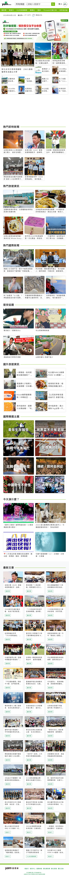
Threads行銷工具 (50, 10)
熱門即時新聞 (11, 126)
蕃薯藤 (6, 4)
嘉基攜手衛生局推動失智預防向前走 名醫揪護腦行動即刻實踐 (34, 684)
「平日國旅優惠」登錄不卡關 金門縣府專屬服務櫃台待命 (13, 684)
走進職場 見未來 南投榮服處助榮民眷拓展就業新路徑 (55, 756)
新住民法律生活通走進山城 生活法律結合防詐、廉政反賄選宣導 (34, 732)
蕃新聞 (4, 10)
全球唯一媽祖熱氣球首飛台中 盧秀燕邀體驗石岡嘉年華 (34, 659)
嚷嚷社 (32, 10)
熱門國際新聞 (11, 245)
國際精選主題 (11, 416)
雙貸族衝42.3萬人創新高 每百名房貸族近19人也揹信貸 (13, 708)
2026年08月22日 (9, 15)
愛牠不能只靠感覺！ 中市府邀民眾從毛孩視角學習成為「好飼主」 (13, 732)
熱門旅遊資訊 (11, 186)
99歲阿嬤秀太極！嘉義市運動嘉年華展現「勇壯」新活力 (13, 659)
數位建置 (54, 868)
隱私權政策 (46, 868)
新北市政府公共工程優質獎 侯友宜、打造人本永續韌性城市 (13, 804)
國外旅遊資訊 (11, 364)
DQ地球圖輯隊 (22, 10)
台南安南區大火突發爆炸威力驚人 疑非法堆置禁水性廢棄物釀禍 (34, 708)
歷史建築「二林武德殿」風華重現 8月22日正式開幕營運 (34, 587)
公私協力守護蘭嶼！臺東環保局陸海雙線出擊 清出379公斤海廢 (13, 780)
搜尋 (39, 10)
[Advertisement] (34, 110)
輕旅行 (11, 10)
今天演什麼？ (11, 499)
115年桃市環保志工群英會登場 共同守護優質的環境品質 (55, 611)
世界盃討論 (63, 10)
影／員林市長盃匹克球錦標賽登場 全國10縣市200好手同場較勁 (55, 780)
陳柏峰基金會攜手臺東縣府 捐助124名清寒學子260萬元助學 (13, 756)
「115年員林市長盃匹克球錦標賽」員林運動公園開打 (34, 611)
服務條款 (39, 868)
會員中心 (33, 868)
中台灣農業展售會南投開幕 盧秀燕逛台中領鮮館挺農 (55, 659)
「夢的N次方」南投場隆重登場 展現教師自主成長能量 (55, 732)
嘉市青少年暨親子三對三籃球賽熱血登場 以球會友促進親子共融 (34, 635)
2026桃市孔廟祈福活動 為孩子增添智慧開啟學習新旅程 (13, 611)
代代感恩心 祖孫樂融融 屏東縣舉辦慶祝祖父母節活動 (55, 684)
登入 (60, 4)
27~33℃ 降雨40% (33, 15)
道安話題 (8, 304)
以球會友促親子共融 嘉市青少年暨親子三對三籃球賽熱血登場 (55, 708)
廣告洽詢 (61, 868)
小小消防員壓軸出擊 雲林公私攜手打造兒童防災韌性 (34, 780)
